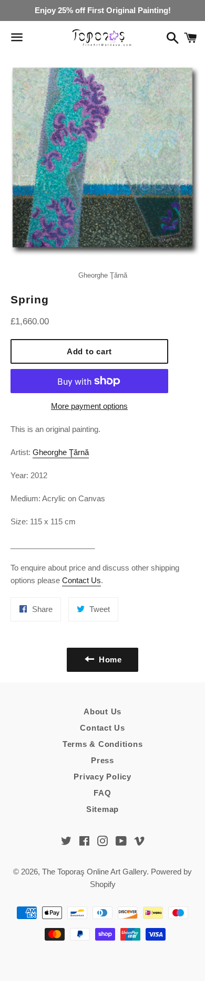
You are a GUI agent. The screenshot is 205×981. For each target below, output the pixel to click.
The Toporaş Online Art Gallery (94, 871)
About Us (102, 711)
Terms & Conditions (103, 744)
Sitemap (102, 809)
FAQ (102, 792)
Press (102, 760)
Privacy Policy (102, 776)
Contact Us (81, 580)
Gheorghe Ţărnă (61, 452)
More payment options (89, 406)
